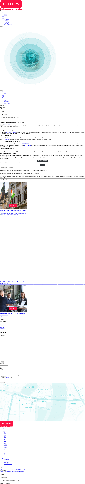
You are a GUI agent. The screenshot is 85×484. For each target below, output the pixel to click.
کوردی (4, 451)
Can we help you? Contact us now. (42, 160)
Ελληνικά (5, 437)
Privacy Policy (7, 377)
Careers (3, 430)
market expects (24, 150)
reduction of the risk (6, 139)
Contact (3, 96)
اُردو (4, 452)
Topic (1, 366)
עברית (4, 449)
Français (5, 435)
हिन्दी (4, 453)
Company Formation (7, 124)
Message (1, 368)
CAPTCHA (1, 381)
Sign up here (42, 164)
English (5, 432)
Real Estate (5, 15)
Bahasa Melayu (6, 457)
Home (2, 12)
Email (2, 363)
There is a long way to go (25, 143)
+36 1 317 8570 (2, 327)
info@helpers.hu (2, 328)
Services (3, 92)
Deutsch (5, 433)
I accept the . (7, 377)
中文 (4, 454)
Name (2, 361)
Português (5, 434)
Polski (4, 442)
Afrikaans (5, 448)
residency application (55, 157)
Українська (5, 447)
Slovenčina (5, 444)
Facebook (12, 162)
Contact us (1, 27)
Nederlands (5, 438)
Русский (5, 446)
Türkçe (5, 443)
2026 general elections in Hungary (11, 132)
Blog (2, 17)
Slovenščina (5, 445)
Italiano (5, 436)
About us (3, 16)
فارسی (5, 450)
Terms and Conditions (7, 482)
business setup (49, 157)
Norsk (4, 439)
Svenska (5, 441)
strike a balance (40, 151)
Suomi (4, 440)
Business (5, 13)
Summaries (3, 431)
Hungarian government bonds (8, 150)
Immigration (5, 14)
